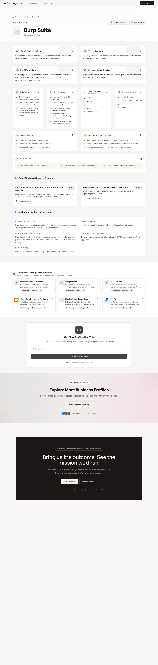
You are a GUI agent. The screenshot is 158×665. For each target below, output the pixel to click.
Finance (89, 101)
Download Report (120, 22)
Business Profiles (23, 17)
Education (90, 108)
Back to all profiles (21, 22)
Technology (91, 98)
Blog (52, 3)
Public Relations (92, 112)
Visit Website (139, 22)
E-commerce (91, 105)
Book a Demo (146, 3)
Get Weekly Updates (79, 356)
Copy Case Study (25, 201)
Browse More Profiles (79, 404)
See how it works (88, 482)
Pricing (44, 3)
